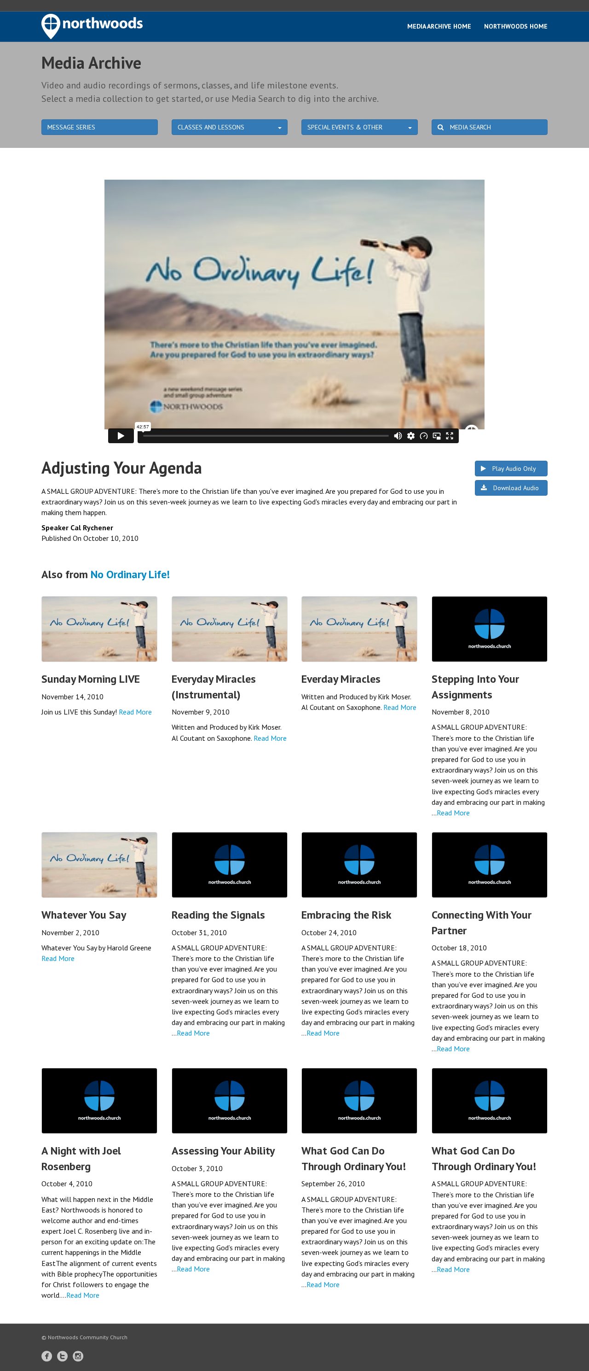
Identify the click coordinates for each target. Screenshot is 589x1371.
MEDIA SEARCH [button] (469, 127)
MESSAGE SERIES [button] (71, 127)
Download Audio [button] (515, 488)
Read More (135, 711)
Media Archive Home (439, 26)
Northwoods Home (516, 26)
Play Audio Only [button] (513, 468)
